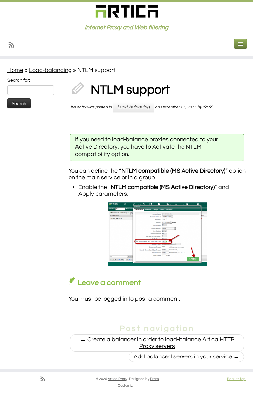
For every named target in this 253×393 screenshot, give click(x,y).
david (207, 107)
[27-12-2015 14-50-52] (157, 234)
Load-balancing (50, 70)
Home (15, 70)
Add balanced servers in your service (186, 357)
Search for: (18, 80)
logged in (114, 299)
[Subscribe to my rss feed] (13, 46)
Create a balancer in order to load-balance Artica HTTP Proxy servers (157, 342)
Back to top (236, 379)
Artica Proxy (117, 379)
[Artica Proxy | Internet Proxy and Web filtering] (126, 11)
